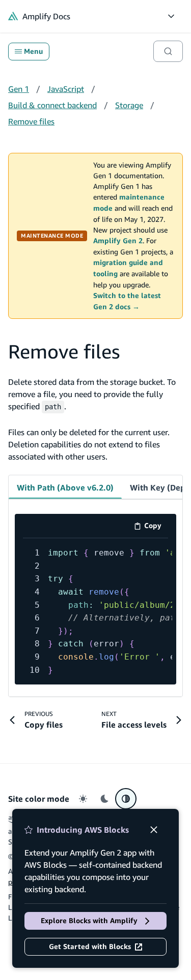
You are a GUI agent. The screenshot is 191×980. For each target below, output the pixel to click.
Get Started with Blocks (90, 946)
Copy (156, 527)
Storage (129, 105)
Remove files (31, 121)
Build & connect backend (52, 105)
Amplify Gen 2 (118, 240)
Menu (33, 51)
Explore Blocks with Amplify (89, 920)
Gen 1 (18, 89)
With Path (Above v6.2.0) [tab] (65, 487)
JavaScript (65, 89)
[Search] (168, 51)
